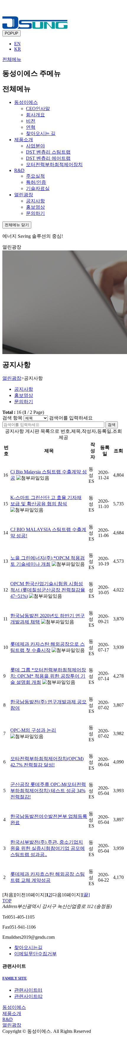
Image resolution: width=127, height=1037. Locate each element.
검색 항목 (12, 417)
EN (17, 43)
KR (17, 49)
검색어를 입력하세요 (71, 417)
